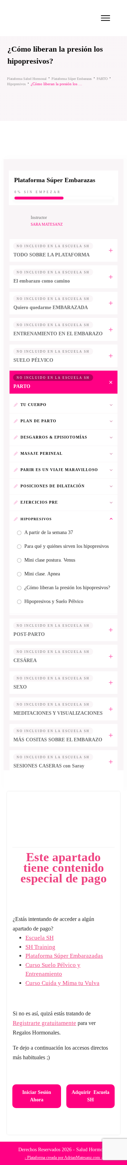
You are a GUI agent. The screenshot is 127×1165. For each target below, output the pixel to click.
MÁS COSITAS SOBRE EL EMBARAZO (57, 739)
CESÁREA (25, 660)
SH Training (40, 947)
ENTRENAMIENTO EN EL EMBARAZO (58, 333)
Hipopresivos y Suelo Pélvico (53, 601)
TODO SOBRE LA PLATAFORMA (51, 254)
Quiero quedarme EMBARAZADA (50, 307)
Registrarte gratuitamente (44, 1023)
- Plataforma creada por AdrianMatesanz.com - (63, 1157)
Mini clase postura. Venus (49, 560)
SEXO (20, 687)
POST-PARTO (29, 634)
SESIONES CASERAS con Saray (48, 766)
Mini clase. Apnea (42, 573)
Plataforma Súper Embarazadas (64, 955)
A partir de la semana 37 (48, 532)
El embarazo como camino (41, 281)
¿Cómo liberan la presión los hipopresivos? (67, 587)
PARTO (21, 386)
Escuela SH (39, 937)
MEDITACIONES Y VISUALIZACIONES (58, 713)
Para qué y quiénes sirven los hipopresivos (66, 546)
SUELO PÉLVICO (33, 360)
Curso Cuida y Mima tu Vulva (62, 983)
